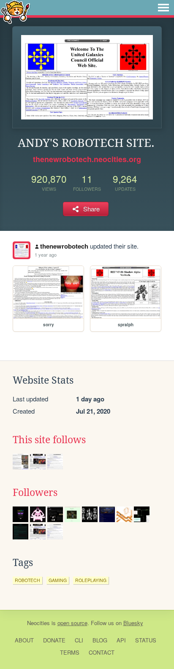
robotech (27, 580)
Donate (54, 640)
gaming (58, 580)
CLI (79, 640)
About (24, 640)
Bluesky (133, 623)
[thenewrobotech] (21, 250)
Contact (101, 652)
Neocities (38, 623)
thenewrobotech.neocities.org (87, 159)
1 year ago (46, 254)
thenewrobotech (64, 246)
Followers (35, 492)
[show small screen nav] (163, 7)
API (121, 640)
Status (145, 640)
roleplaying (90, 580)
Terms (69, 652)
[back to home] (15, 11)
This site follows (49, 439)
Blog (99, 640)
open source (72, 623)
